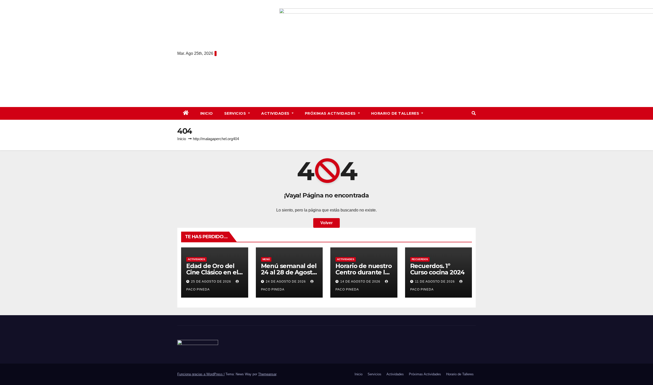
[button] (474, 113)
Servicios (235, 113)
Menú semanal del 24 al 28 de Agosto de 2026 (289, 272)
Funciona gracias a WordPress (200, 374)
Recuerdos (420, 259)
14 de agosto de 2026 (360, 281)
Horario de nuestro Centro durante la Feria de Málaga (363, 272)
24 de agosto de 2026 (286, 281)
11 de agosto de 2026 (435, 281)
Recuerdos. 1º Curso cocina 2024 (437, 269)
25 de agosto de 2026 (211, 281)
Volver (326, 223)
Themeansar (267, 374)
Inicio (206, 113)
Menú (266, 259)
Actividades (276, 113)
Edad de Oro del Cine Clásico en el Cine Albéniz (212, 272)
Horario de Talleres (395, 113)
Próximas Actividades (331, 113)
